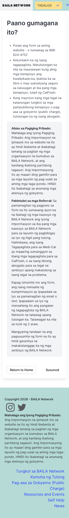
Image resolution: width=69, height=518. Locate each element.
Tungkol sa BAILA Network (40, 471)
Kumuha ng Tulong (47, 477)
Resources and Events (44, 494)
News (59, 506)
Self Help (56, 500)
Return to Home (21, 370)
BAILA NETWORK (16, 5)
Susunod (52, 370)
